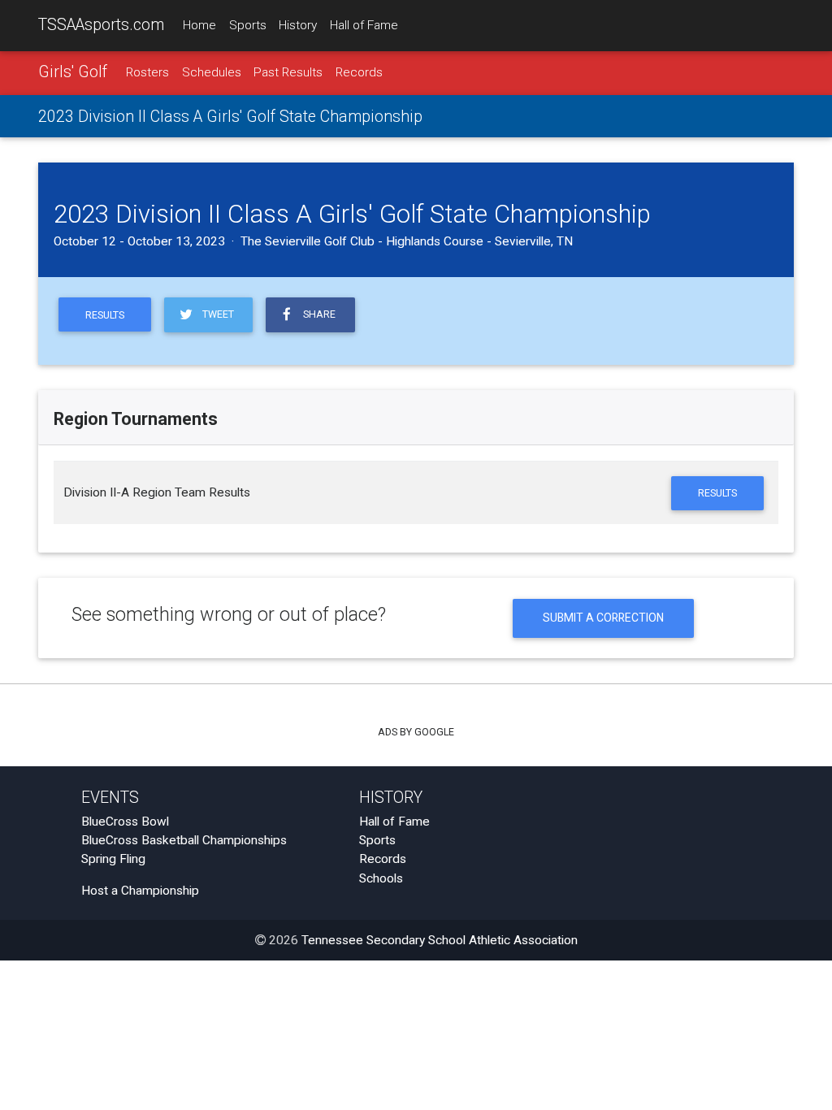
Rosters (147, 72)
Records (359, 72)
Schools (381, 878)
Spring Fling (113, 859)
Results (104, 315)
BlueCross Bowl (125, 821)
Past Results (288, 72)
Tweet (215, 314)
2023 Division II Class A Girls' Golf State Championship (230, 116)
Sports (247, 25)
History (298, 25)
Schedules (211, 72)
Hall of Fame (364, 25)
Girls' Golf (72, 72)
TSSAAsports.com (101, 24)
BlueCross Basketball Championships (184, 840)
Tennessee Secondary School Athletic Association (439, 940)
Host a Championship (140, 890)
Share (317, 314)
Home (199, 25)
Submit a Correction (603, 617)
